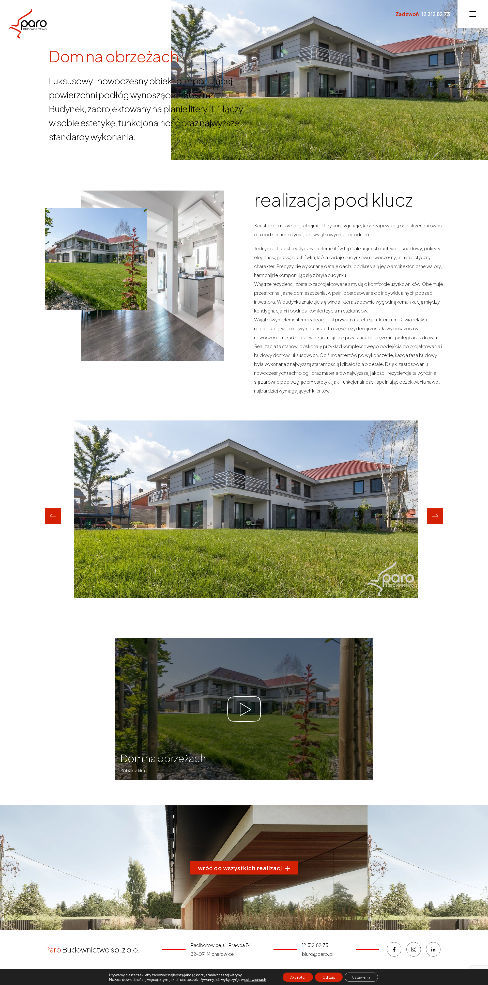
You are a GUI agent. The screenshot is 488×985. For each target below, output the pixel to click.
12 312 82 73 (435, 14)
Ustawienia (361, 977)
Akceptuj (297, 977)
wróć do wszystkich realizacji (241, 867)
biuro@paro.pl (317, 954)
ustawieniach (255, 979)
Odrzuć (329, 977)
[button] (53, 516)
